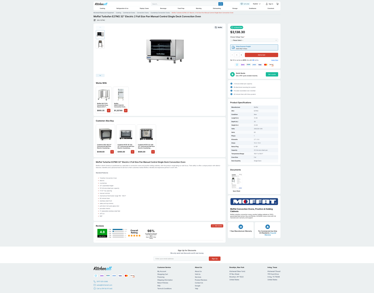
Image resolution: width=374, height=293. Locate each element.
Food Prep (181, 8)
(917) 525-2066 (102, 281)
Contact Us (199, 283)
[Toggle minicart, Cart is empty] (277, 4)
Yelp (196, 288)
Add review (218, 226)
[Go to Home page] (101, 4)
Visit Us (197, 274)
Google (197, 286)
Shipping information (165, 280)
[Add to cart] (108, 110)
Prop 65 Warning (270, 234)
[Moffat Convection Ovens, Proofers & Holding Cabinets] (254, 201)
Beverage (163, 8)
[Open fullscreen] (166, 51)
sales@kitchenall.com (104, 285)
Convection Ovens (143, 12)
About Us (198, 271)
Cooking (102, 8)
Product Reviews (201, 280)
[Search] (220, 4)
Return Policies (162, 283)
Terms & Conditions (164, 288)
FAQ (158, 286)
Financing (160, 277)
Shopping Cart (162, 274)
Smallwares (252, 8)
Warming (199, 8)
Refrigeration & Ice (122, 8)
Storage (234, 8)
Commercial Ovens (129, 12)
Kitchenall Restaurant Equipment (104, 12)
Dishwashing (217, 8)
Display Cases (144, 8)
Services (198, 277)
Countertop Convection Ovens (160, 12)
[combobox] (187, 4)
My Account (161, 271)
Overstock (271, 8)
